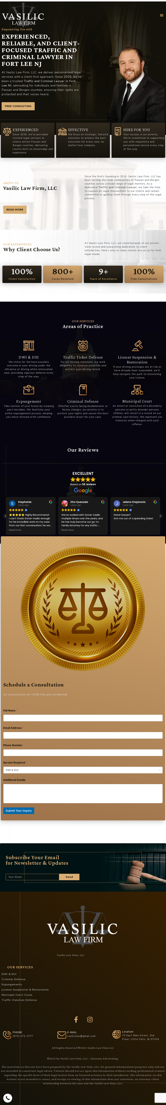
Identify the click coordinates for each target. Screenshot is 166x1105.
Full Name (10, 710)
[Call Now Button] (7, 1098)
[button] (161, 15)
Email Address (13, 727)
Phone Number (12, 745)
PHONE (17, 1032)
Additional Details (14, 779)
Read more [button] (15, 530)
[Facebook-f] (76, 1019)
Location (127, 1031)
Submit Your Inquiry (19, 810)
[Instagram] (90, 1019)
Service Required (15, 762)
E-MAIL (72, 1032)
